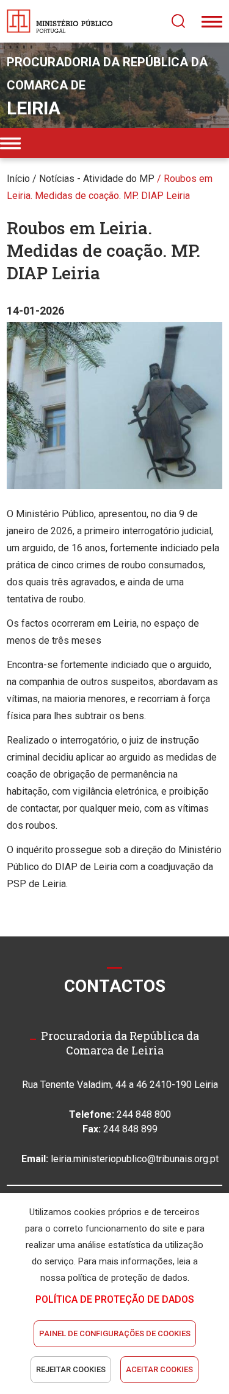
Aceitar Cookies (159, 1369)
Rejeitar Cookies (71, 1369)
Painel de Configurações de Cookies (115, 1333)
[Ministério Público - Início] (60, 21)
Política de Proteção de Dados (114, 1299)
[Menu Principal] (212, 21)
